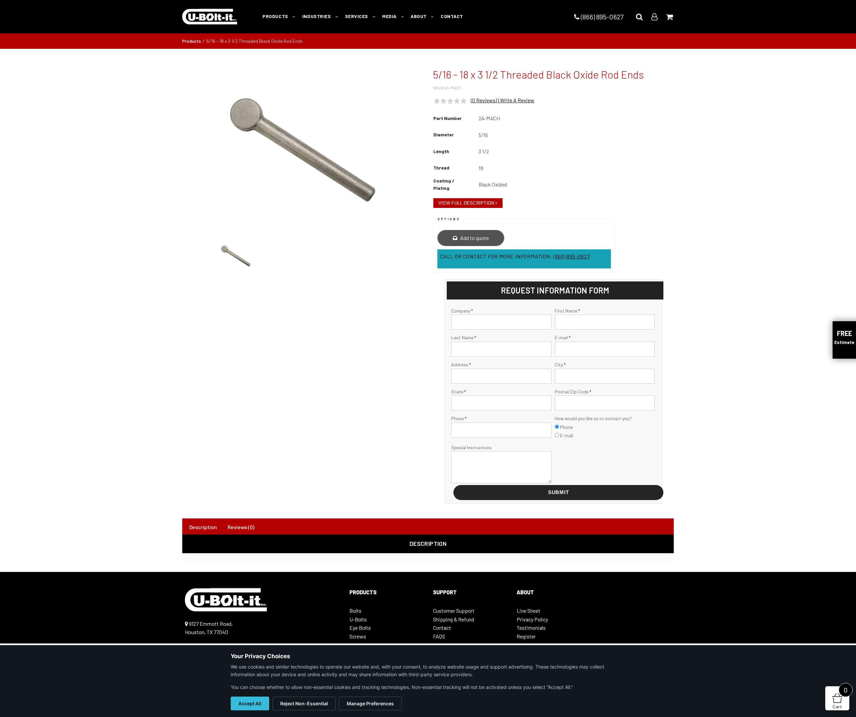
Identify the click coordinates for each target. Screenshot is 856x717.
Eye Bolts (360, 627)
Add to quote (474, 238)
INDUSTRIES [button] (317, 16)
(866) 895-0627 (601, 17)
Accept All (249, 703)
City (560, 364)
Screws (357, 636)
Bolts (355, 610)
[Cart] (669, 16)
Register (526, 636)
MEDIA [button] (390, 16)
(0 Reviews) (484, 100)
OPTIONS (449, 219)
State (458, 391)
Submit (558, 492)
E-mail (562, 337)
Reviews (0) (241, 527)
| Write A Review (516, 100)
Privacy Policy (532, 619)
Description (203, 527)
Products (191, 41)
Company (462, 311)
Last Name (463, 337)
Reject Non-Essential (304, 703)
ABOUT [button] (419, 16)
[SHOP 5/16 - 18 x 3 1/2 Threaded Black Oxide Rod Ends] (302, 149)
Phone (458, 418)
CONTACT (452, 16)
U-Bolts (358, 619)
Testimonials (531, 627)
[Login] (654, 16)
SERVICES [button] (357, 16)
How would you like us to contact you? (593, 418)
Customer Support (453, 610)
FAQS (439, 636)
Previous (173, 153)
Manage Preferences (370, 703)
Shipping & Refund (453, 619)
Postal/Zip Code (573, 391)
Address (461, 364)
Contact (442, 627)
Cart (840, 697)
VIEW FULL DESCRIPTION (466, 203)
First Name (567, 311)
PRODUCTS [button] (275, 16)
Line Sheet (528, 610)
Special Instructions (471, 447)
